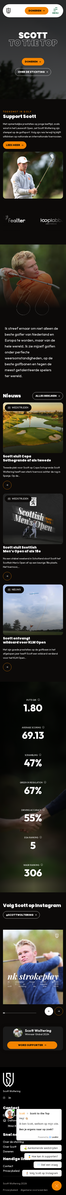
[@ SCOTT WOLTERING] (33, 967)
